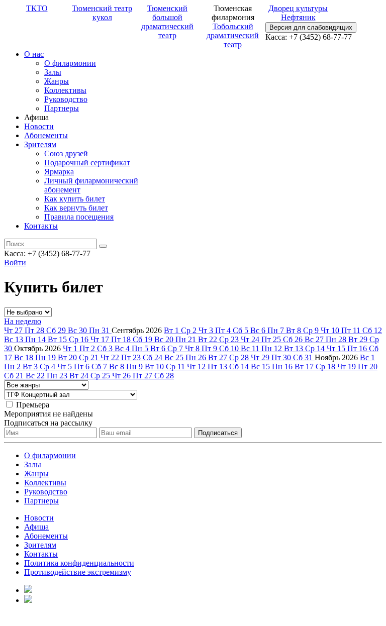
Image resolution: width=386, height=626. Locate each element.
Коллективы (65, 90)
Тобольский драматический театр (233, 35)
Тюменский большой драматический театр (167, 22)
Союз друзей (66, 153)
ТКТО (37, 8)
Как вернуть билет (76, 207)
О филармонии (70, 63)
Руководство (65, 99)
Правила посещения (79, 217)
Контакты (41, 226)
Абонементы (46, 135)
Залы (52, 72)
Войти (15, 262)
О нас (34, 54)
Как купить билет (74, 198)
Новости (39, 126)
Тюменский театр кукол (102, 13)
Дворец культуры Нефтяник (298, 13)
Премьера (32, 404)
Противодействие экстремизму (77, 572)
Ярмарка (59, 171)
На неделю (22, 321)
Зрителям (40, 144)
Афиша (36, 527)
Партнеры (61, 108)
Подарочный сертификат (87, 162)
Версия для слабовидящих (310, 27)
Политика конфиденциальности (79, 563)
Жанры (56, 81)
